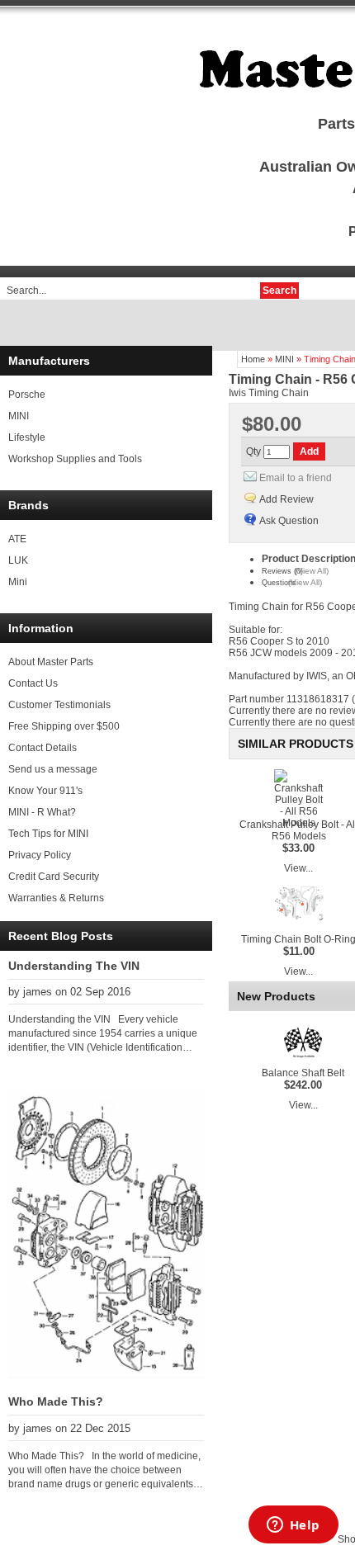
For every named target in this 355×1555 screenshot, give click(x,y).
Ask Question (289, 521)
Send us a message (52, 769)
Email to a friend (295, 478)
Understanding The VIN (74, 965)
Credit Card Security (53, 876)
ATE (17, 539)
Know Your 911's (45, 790)
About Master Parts (50, 662)
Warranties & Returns (56, 898)
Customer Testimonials (59, 705)
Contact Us (33, 683)
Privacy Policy (39, 855)
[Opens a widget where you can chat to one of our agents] (293, 1526)
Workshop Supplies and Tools (75, 459)
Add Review (286, 499)
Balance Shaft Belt (303, 1073)
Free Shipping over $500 (64, 726)
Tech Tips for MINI (48, 833)
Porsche (26, 394)
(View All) (312, 570)
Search (279, 290)
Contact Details (42, 748)
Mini (17, 582)
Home (253, 359)
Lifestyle (26, 437)
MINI (18, 416)
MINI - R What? (42, 812)
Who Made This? (55, 1401)
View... (298, 868)
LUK (18, 560)
